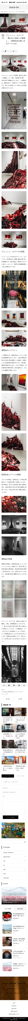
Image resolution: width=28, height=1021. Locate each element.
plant (4, 869)
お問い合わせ (14, 1011)
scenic (6, 691)
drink (4, 873)
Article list (14, 1005)
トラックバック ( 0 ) (20, 775)
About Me (14, 1008)
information (6, 878)
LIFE (14, 1003)
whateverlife (10, 691)
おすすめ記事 (8, 908)
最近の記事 (20, 908)
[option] (14, 895)
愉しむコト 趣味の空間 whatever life (13, 2)
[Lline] (5, 51)
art (4, 15)
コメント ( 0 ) (7, 775)
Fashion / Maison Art (8, 852)
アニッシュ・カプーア (18, 691)
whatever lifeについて (14, 1014)
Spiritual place (6, 856)
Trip (4, 861)
